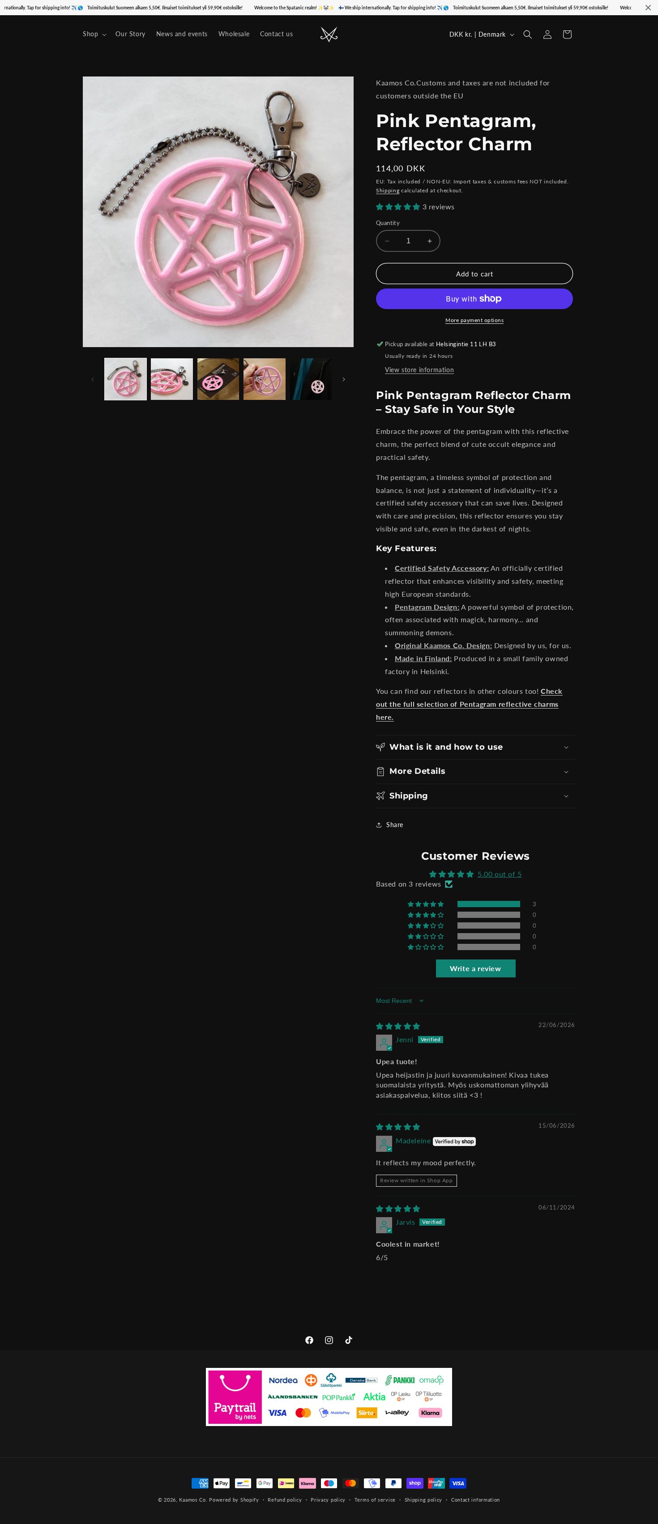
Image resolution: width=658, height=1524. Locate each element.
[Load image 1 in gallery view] (125, 379)
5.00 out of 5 (500, 874)
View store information (419, 370)
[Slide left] (93, 379)
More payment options (474, 320)
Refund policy (285, 1499)
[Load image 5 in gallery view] (311, 379)
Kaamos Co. (193, 1500)
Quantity (388, 222)
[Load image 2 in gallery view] (171, 379)
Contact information (475, 1499)
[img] (398, 1026)
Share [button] (394, 824)
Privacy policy (328, 1499)
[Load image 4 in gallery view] (264, 379)
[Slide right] (344, 379)
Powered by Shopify (234, 1500)
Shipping (388, 190)
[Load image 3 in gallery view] (218, 379)
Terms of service (375, 1499)
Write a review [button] (475, 968)
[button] (93, 34)
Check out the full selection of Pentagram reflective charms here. (469, 704)
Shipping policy (424, 1499)
